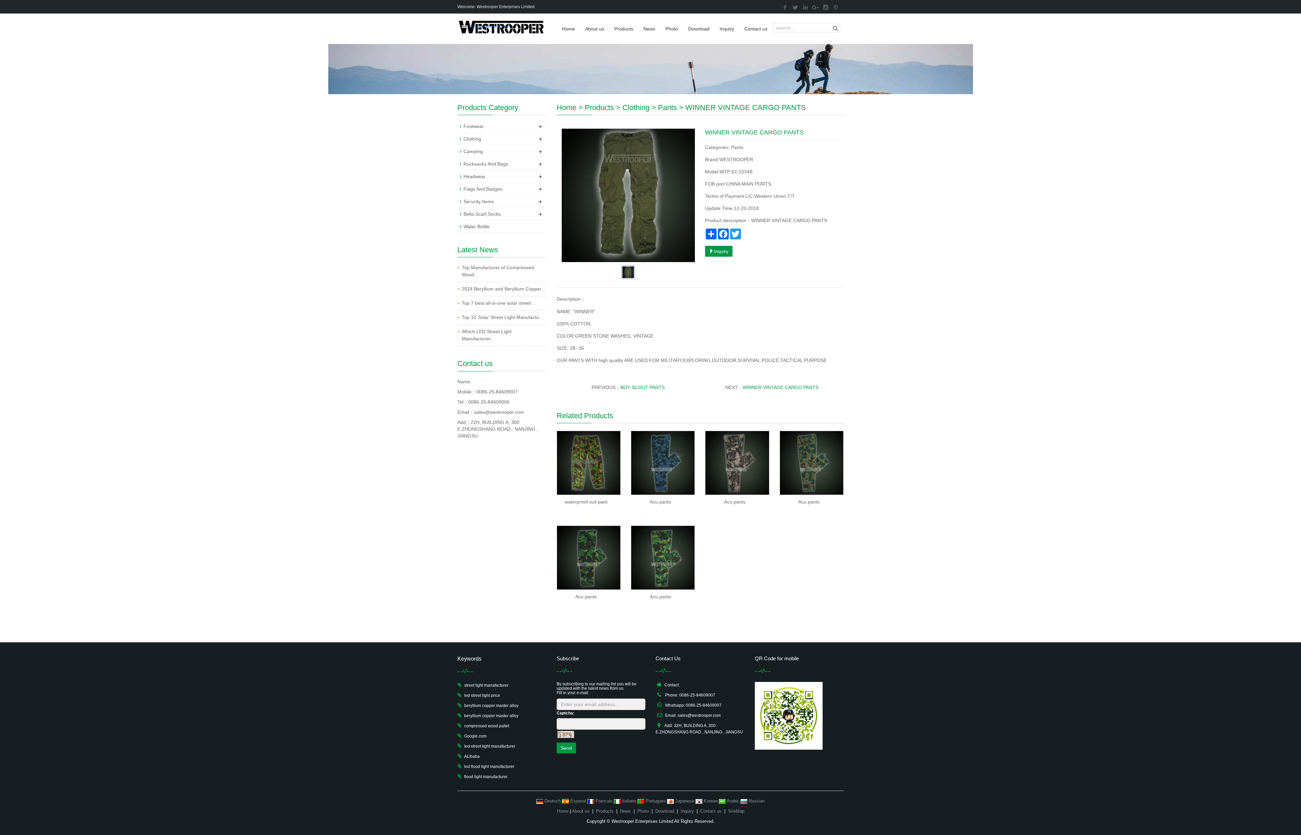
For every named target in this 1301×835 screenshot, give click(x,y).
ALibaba (472, 756)
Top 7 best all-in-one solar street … (499, 303)
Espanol (578, 801)
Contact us (755, 28)
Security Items (478, 201)
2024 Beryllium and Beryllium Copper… (504, 289)
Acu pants (660, 502)
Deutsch (552, 801)
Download (698, 28)
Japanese (685, 801)
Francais (604, 801)
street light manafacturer (486, 685)
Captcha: (565, 713)
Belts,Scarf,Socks (482, 214)
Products (623, 28)
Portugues (655, 801)
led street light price (482, 695)
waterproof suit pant (586, 502)
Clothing (635, 107)
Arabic (733, 801)
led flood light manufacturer (489, 766)
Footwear (473, 126)
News (649, 28)
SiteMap (736, 811)
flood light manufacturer (486, 776)
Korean (710, 801)
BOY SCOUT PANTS (642, 387)
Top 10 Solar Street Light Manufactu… (503, 317)
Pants (667, 107)
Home (568, 28)
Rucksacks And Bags (485, 164)
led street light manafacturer (489, 746)
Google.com (475, 736)
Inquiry (727, 28)
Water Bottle (476, 226)
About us (594, 28)
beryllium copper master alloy (491, 705)
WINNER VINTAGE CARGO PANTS (781, 387)
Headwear (474, 176)
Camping (473, 151)
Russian (756, 801)
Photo (671, 28)
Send (566, 748)
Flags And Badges (482, 189)
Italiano (629, 801)
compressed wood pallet (486, 726)
